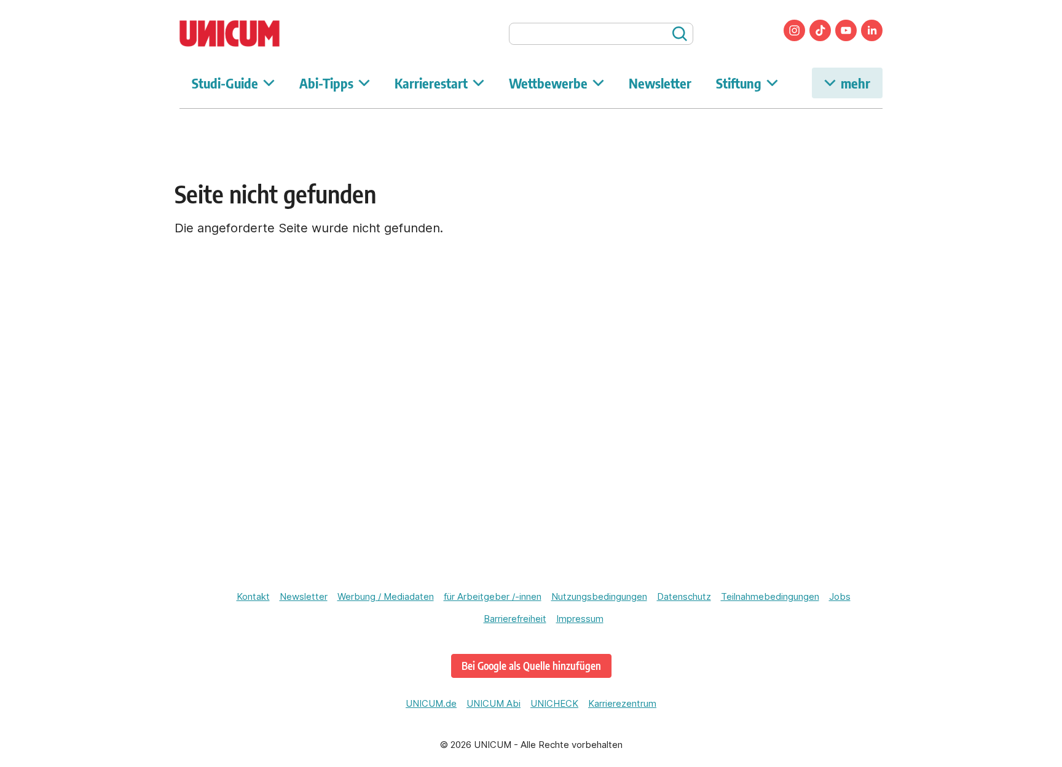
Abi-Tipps (326, 83)
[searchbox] (601, 34)
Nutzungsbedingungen (599, 596)
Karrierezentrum (622, 703)
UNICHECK (554, 703)
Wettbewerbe (548, 83)
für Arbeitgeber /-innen (492, 596)
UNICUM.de (431, 703)
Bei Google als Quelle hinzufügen (531, 665)
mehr (855, 83)
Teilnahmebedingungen (770, 596)
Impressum (580, 618)
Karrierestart (431, 83)
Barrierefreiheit (515, 618)
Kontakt (253, 596)
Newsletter (660, 83)
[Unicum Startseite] (249, 33)
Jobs (840, 596)
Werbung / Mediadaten (385, 596)
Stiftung (738, 83)
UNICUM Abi (493, 703)
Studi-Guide (225, 83)
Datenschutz (684, 596)
